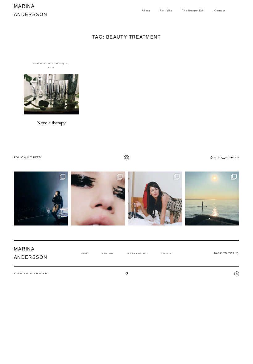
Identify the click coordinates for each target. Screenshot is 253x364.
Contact (219, 10)
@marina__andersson (224, 157)
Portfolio (166, 10)
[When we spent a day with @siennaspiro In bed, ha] (155, 198)
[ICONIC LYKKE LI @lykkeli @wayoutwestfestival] (41, 198)
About (146, 10)
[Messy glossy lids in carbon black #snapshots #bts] (98, 198)
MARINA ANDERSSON (26, 10)
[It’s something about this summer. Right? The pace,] (212, 198)
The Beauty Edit (193, 10)
